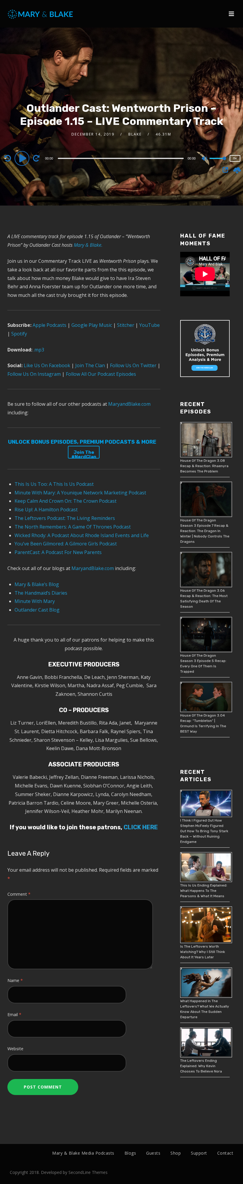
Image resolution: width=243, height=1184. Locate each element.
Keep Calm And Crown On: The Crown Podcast (65, 501)
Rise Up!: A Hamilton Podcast (46, 509)
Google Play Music (91, 325)
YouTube (149, 325)
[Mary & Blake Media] (41, 14)
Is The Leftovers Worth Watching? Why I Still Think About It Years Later (202, 951)
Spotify (18, 333)
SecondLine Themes (88, 1172)
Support (199, 1153)
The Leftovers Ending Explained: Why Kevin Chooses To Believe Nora (201, 1066)
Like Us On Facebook (46, 365)
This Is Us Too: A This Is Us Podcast (54, 484)
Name (15, 980)
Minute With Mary (35, 601)
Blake (135, 134)
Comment (19, 894)
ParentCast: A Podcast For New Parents (58, 552)
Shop (175, 1153)
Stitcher (125, 325)
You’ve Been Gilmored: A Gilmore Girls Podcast (66, 543)
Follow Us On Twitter (132, 365)
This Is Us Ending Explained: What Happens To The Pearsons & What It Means (203, 890)
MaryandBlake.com (129, 404)
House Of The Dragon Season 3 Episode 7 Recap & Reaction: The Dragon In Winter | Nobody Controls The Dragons (204, 531)
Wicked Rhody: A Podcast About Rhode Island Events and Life (82, 535)
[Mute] (205, 159)
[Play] (23, 158)
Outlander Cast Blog (37, 610)
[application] (121, 158)
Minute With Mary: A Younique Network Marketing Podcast (80, 492)
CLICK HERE (140, 827)
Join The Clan (89, 365)
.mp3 (38, 349)
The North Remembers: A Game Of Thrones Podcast (73, 526)
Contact (225, 1153)
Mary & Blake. (88, 245)
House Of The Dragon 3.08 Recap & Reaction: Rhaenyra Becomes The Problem (204, 466)
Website (15, 1048)
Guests (153, 1153)
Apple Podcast (47, 325)
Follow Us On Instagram (34, 374)
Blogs (130, 1153)
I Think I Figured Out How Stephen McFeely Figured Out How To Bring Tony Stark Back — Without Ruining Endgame (204, 831)
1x (235, 158)
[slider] (218, 163)
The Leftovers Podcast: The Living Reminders (65, 518)
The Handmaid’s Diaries (41, 593)
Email (14, 1014)
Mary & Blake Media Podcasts (83, 1153)
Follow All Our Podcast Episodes (101, 374)
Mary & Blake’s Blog (37, 584)
